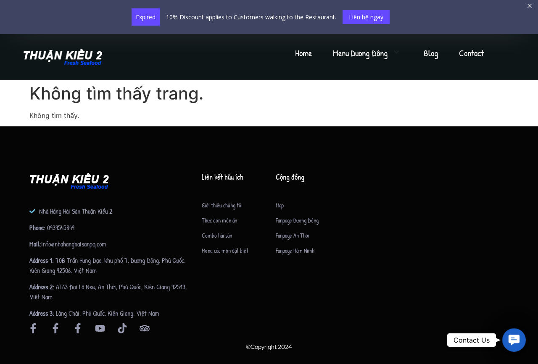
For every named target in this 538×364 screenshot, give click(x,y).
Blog (431, 53)
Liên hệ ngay (366, 17)
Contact (471, 53)
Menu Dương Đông (360, 53)
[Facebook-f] (33, 328)
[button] (514, 340)
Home (303, 53)
